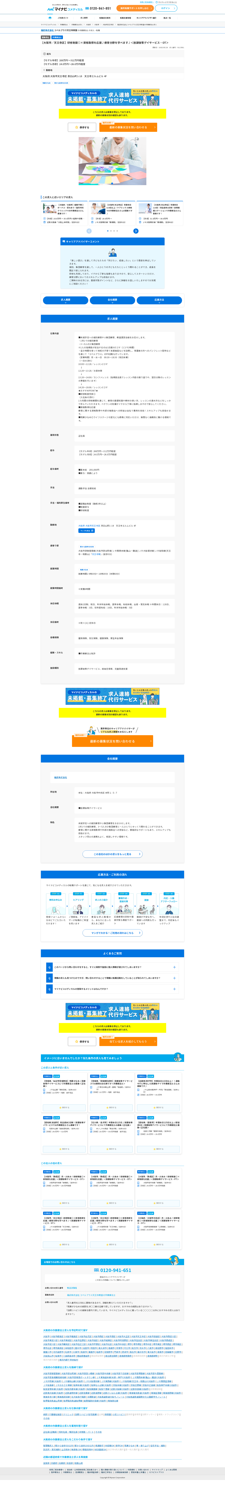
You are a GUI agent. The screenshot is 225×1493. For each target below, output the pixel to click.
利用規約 (131, 1469)
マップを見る (85, 531)
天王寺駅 (96, 554)
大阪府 (88, 24)
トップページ (50, 18)
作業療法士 (64, 24)
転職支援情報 (125, 18)
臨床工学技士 (106, 1472)
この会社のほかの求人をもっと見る (112, 854)
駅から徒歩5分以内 (61, 83)
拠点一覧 (167, 18)
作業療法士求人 (76, 24)
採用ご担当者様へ (147, 2)
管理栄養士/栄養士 (138, 1472)
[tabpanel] (112, 161)
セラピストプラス (156, 1472)
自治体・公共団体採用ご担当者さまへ (82, 1469)
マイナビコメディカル (48, 24)
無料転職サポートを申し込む (135, 8)
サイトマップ (157, 1469)
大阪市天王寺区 (108, 24)
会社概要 (112, 299)
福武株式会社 (60, 777)
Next (136, 231)
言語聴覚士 (79, 1472)
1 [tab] (112, 184)
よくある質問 (171, 1469)
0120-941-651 (98, 8)
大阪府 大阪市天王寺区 (89, 525)
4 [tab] (117, 231)
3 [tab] (114, 231)
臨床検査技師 (92, 1472)
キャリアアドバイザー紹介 (146, 18)
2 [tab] (111, 231)
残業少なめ (47, 83)
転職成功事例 (104, 18)
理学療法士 (55, 1472)
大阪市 (96, 24)
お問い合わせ (143, 1469)
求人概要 (65, 299)
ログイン (165, 8)
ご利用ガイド (63, 18)
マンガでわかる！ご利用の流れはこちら (112, 932)
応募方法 (159, 299)
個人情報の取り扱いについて (113, 1469)
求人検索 (84, 18)
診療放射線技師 (121, 1472)
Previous (89, 231)
